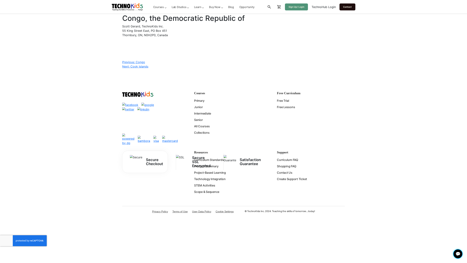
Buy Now (214, 7)
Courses (158, 7)
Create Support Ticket (292, 179)
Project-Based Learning (210, 172)
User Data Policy (201, 211)
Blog (231, 7)
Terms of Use (180, 211)
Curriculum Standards (209, 160)
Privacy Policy (160, 211)
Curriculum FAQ (287, 160)
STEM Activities (204, 185)
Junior (198, 107)
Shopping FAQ (286, 166)
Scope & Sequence (206, 192)
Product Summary (206, 166)
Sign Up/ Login (296, 6)
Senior (198, 120)
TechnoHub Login (324, 7)
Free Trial (283, 100)
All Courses (202, 126)
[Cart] (279, 7)
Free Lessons (286, 107)
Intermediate (202, 113)
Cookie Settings (225, 211)
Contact (347, 6)
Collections (201, 132)
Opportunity (246, 7)
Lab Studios (179, 7)
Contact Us (284, 172)
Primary (199, 100)
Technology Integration (210, 179)
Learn (197, 7)
